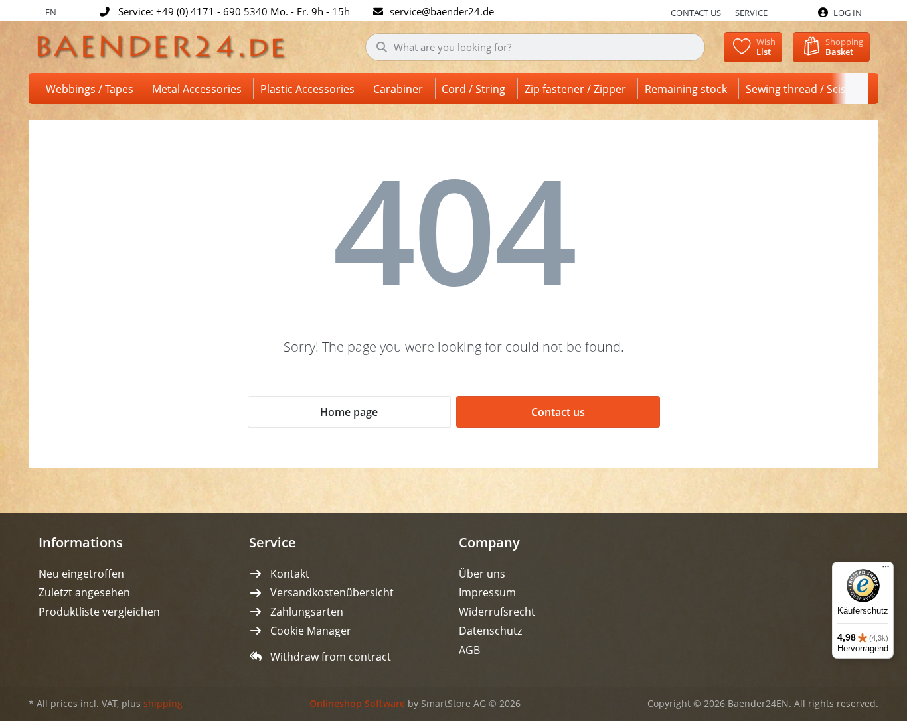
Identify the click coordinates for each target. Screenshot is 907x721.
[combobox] (535, 47)
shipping (163, 704)
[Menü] (886, 570)
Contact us (696, 13)
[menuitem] (92, 88)
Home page (349, 412)
